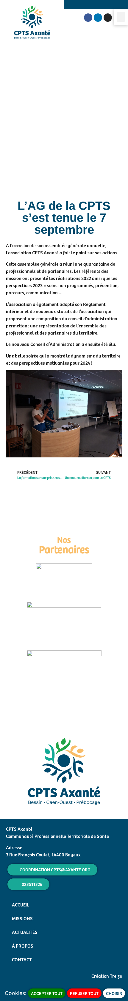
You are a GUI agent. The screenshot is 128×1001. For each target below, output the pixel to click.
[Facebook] (88, 17)
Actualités (25, 932)
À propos (22, 945)
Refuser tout (84, 993)
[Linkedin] (98, 17)
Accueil (20, 904)
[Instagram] (108, 17)
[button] (121, 17)
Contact (22, 959)
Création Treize (106, 975)
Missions (22, 918)
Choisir (114, 993)
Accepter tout (47, 993)
